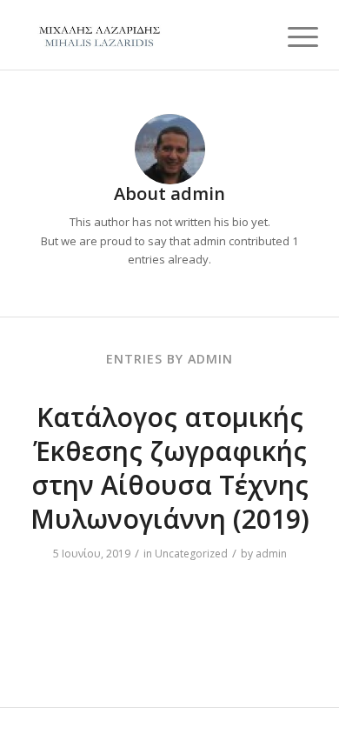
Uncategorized (191, 553)
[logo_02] (140, 35)
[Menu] (289, 36)
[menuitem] (289, 36)
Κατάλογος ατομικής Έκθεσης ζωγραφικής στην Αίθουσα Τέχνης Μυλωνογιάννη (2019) (169, 468)
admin (271, 553)
